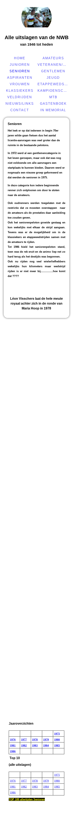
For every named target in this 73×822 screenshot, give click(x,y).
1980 (57, 739)
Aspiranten (19, 77)
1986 (13, 751)
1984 (46, 745)
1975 (57, 733)
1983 (35, 745)
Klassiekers (19, 90)
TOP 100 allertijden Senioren (27, 799)
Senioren (20, 71)
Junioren (20, 64)
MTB (53, 97)
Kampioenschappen (54, 90)
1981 (13, 745)
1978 (35, 739)
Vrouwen (20, 84)
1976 (13, 739)
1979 (46, 739)
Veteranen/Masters (54, 64)
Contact (19, 110)
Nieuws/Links (19, 103)
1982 (24, 745)
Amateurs (53, 58)
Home (19, 58)
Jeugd (53, 77)
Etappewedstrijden (54, 84)
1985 (57, 745)
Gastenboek (53, 103)
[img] (36, 17)
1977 (24, 739)
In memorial (53, 110)
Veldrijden (19, 97)
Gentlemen (53, 71)
